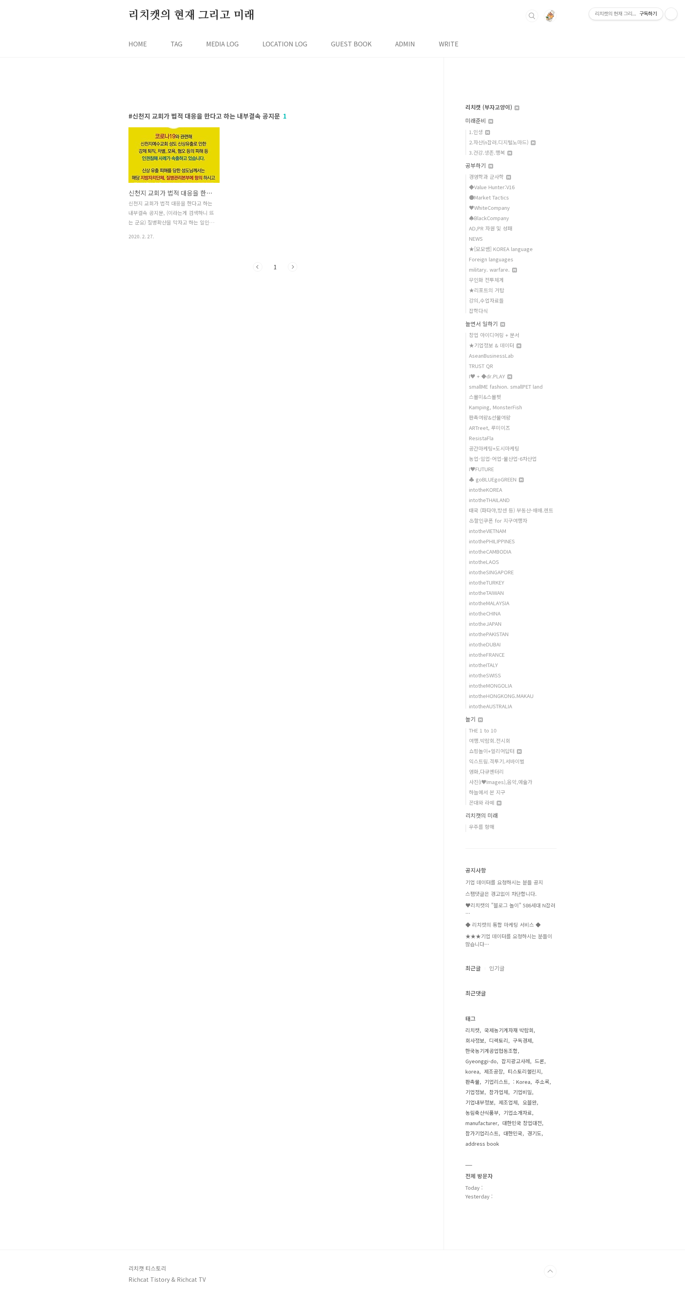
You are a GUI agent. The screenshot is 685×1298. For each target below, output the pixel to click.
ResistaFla (481, 438)
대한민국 (512, 1133)
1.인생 (476, 132)
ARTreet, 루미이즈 (489, 427)
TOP (550, 1271)
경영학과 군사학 (487, 176)
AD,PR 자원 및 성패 (490, 228)
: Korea (521, 1081)
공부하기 (476, 165)
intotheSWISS (485, 675)
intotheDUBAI (485, 644)
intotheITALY (483, 665)
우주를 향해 (481, 826)
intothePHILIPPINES (492, 541)
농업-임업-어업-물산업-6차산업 (503, 458)
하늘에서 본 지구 (487, 792)
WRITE (448, 43)
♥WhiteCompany (489, 207)
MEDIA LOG (222, 43)
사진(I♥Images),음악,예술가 (500, 782)
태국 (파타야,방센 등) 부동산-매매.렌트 (511, 510)
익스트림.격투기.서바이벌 (496, 761)
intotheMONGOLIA (490, 685)
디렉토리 (498, 1040)
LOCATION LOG (284, 43)
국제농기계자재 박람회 (509, 1030)
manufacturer (481, 1123)
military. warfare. (490, 269)
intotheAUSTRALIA (490, 706)
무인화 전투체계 (486, 280)
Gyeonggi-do (481, 1061)
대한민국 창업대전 (522, 1123)
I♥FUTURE (481, 469)
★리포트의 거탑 (486, 290)
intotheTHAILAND (489, 500)
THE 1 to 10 (482, 730)
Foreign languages (491, 259)
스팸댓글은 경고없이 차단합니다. (501, 893)
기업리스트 (496, 1081)
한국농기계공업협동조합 (491, 1051)
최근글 (473, 968)
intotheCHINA (485, 613)
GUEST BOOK (351, 43)
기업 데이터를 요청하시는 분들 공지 (504, 882)
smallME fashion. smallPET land (506, 386)
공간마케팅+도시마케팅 (494, 448)
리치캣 (472, 1030)
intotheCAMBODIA (490, 551)
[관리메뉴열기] (671, 14)
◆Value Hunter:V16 (492, 187)
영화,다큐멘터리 (486, 771)
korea (472, 1071)
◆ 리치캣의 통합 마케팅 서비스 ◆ (503, 924)
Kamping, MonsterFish (495, 407)
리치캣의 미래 (481, 815)
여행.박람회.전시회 (489, 740)
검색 (532, 16)
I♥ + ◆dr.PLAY (488, 376)
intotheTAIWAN (486, 592)
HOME (137, 43)
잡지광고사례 (515, 1061)
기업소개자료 (517, 1112)
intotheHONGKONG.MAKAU (501, 696)
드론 (539, 1061)
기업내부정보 (479, 1102)
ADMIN (405, 43)
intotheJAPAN (485, 623)
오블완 (529, 1102)
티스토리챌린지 (524, 1071)
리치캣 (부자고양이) (489, 107)
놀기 (471, 719)
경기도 (534, 1133)
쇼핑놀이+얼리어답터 (492, 751)
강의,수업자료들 (486, 300)
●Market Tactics (489, 197)
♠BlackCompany (489, 218)
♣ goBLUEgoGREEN (493, 479)
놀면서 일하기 (482, 324)
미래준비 (476, 121)
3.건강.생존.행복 (488, 152)
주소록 (542, 1081)
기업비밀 (522, 1092)
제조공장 (493, 1071)
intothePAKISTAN (489, 634)
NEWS (476, 238)
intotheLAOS (484, 562)
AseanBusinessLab (491, 355)
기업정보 (474, 1092)
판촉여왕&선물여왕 (490, 417)
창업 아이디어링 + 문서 (494, 335)
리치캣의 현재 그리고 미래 (191, 15)
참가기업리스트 (482, 1133)
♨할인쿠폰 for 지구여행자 (498, 520)
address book (482, 1143)
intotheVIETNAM (487, 531)
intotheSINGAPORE (491, 572)
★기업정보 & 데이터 (492, 345)
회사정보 (474, 1040)
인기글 (497, 968)
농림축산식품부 (482, 1112)
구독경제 (522, 1040)
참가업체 (498, 1092)
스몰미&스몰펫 (485, 397)
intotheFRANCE (487, 654)
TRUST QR (481, 366)
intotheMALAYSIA (489, 603)
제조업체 (508, 1102)
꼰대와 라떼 (482, 802)
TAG (176, 43)
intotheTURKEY (486, 582)
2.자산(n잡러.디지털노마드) (499, 142)
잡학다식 (478, 310)
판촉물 (472, 1081)
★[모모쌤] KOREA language (501, 249)
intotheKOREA (485, 489)
